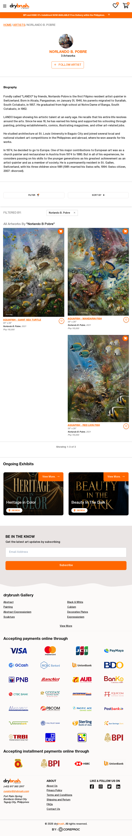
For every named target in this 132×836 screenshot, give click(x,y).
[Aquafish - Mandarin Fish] (98, 272)
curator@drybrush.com (16, 791)
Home (7, 25)
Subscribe (66, 565)
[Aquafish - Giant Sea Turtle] (33, 272)
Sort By (97, 195)
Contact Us (53, 809)
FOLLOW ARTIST (69, 65)
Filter (31, 195)
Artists (19, 25)
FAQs (50, 804)
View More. (49, 477)
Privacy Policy (54, 790)
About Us (52, 786)
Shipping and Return (58, 800)
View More (66, 626)
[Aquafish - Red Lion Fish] (98, 378)
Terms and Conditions (59, 795)
